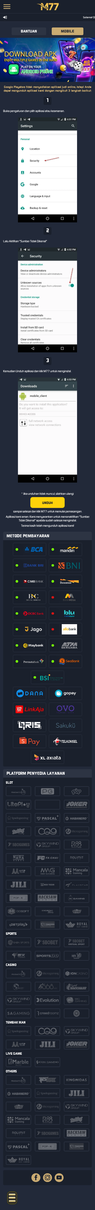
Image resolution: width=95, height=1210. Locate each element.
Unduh (47, 503)
